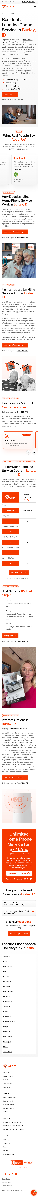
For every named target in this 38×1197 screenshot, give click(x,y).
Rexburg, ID (7, 1042)
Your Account (8, 1083)
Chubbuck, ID (7, 986)
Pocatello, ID (7, 1032)
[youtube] (16, 1174)
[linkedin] (12, 1174)
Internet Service (8, 1105)
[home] (8, 6)
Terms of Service (7, 1182)
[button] (34, 6)
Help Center (7, 1080)
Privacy (5, 1150)
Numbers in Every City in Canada (13, 1129)
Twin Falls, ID (7, 1052)
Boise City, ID (7, 966)
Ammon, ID (6, 956)
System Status (8, 1076)
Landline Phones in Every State (13, 1122)
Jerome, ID (6, 1007)
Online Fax (6, 1112)
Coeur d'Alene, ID (9, 992)
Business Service (8, 1101)
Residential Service (9, 1097)
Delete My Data (8, 1154)
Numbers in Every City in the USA (14, 1126)
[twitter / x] (9, 1174)
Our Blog (6, 1140)
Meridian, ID (7, 1017)
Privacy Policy (6, 1179)
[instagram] (6, 1174)
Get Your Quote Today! (19, 934)
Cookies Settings (7, 1185)
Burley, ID (6, 976)
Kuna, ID (5, 1012)
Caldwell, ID (7, 981)
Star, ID (5, 1047)
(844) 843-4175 (22, 237)
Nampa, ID (6, 1027)
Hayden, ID (6, 997)
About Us (6, 1143)
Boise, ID (6, 971)
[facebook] (3, 1174)
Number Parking (8, 1108)
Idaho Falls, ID (7, 1002)
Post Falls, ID (7, 1037)
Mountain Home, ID (9, 1022)
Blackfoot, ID (7, 961)
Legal (5, 1147)
